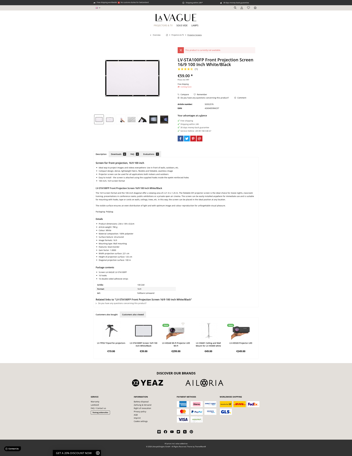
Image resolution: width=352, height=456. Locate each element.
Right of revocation (142, 408)
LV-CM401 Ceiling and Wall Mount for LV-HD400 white (208, 344)
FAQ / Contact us (98, 408)
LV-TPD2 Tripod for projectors (111, 343)
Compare (184, 94)
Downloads (118, 154)
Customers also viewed (133, 314)
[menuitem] (255, 7)
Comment (241, 97)
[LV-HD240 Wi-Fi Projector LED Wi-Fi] (176, 330)
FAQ (134, 154)
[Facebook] (180, 138)
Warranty (95, 401)
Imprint (137, 418)
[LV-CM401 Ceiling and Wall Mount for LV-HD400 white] (208, 330)
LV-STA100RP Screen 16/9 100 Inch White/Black (143, 344)
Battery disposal (141, 401)
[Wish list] (248, 7)
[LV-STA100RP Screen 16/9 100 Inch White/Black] (144, 330)
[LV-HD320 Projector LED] (241, 330)
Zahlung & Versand (142, 405)
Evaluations (150, 154)
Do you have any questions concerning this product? (204, 97)
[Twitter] (187, 138)
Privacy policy (140, 411)
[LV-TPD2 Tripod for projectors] (111, 330)
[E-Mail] (199, 138)
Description (101, 154)
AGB (136, 414)
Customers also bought (107, 314)
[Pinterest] (193, 138)
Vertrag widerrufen (100, 412)
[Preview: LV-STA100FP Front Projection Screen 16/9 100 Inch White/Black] (99, 119)
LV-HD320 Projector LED (240, 343)
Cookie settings (141, 421)
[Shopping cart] (255, 7)
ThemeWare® (200, 446)
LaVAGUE (95, 405)
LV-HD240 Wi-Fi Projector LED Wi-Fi (176, 344)
